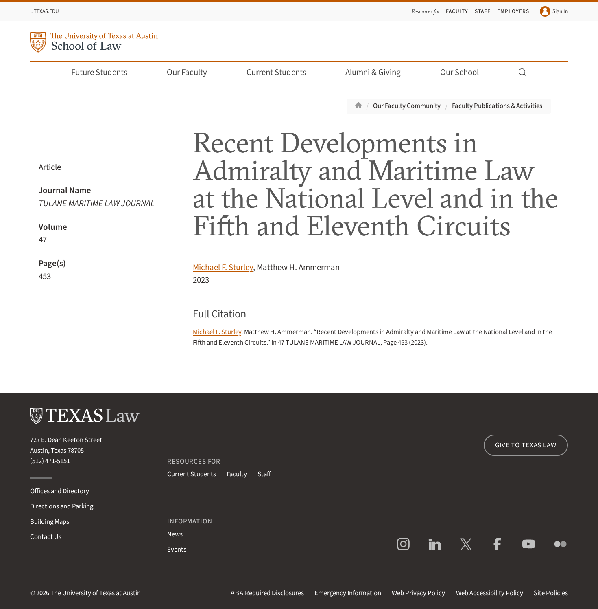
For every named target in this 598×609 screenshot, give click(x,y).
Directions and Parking (61, 506)
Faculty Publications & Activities (497, 106)
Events (176, 549)
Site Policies (551, 593)
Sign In (560, 11)
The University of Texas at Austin (95, 593)
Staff (483, 11)
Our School (459, 72)
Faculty (457, 11)
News (175, 534)
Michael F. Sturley (223, 267)
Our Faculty (187, 72)
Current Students (276, 72)
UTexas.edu (44, 11)
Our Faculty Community (407, 106)
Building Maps (49, 522)
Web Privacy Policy (418, 593)
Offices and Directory (59, 491)
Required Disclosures (267, 593)
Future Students (99, 72)
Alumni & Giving (373, 72)
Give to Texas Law (525, 445)
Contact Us (45, 537)
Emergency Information (347, 593)
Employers (513, 11)
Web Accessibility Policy (489, 593)
